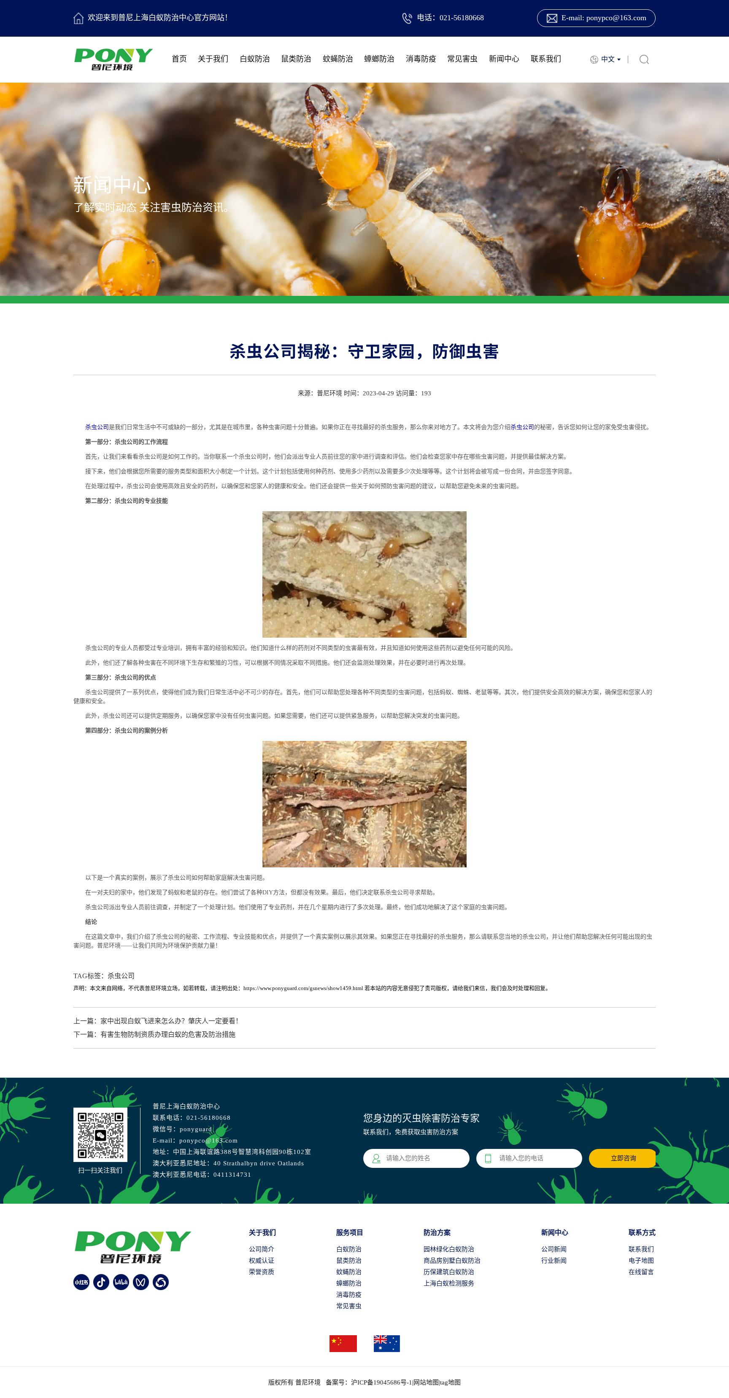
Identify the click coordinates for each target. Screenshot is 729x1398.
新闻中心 (504, 59)
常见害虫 (462, 59)
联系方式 (642, 1232)
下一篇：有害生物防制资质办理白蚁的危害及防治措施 (154, 1034)
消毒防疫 (421, 59)
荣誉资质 (261, 1272)
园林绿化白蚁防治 (449, 1249)
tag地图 (450, 1382)
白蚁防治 (255, 59)
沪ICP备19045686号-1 (381, 1382)
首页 (179, 59)
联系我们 (546, 59)
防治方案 (437, 1232)
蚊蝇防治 (338, 59)
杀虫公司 (97, 427)
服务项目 (349, 1232)
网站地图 (426, 1382)
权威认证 (261, 1260)
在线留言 (641, 1272)
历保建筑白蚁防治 (449, 1272)
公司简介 (261, 1249)
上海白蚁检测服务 (449, 1283)
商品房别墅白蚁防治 (452, 1260)
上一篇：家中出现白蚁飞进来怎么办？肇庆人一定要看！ (157, 1021)
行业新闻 (554, 1260)
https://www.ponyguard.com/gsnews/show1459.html (303, 988)
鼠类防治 (296, 59)
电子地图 (641, 1260)
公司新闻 (554, 1249)
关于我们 (213, 59)
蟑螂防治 (379, 59)
